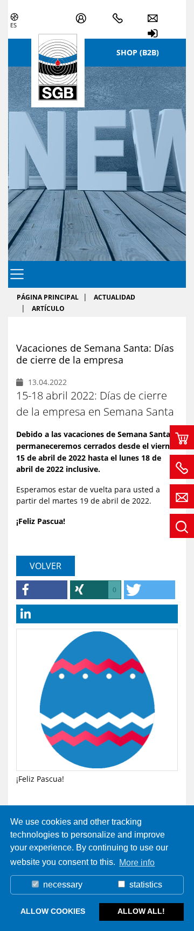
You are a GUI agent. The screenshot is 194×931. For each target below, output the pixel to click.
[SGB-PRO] (84, 13)
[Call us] (182, 467)
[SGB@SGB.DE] (156, 13)
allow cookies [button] (52, 911)
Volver (45, 566)
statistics (144, 884)
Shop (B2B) (137, 52)
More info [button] (137, 862)
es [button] (13, 25)
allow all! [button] (141, 911)
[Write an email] (182, 496)
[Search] (182, 526)
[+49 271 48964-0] (121, 13)
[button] (41, 589)
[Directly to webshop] (182, 437)
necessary (61, 884)
